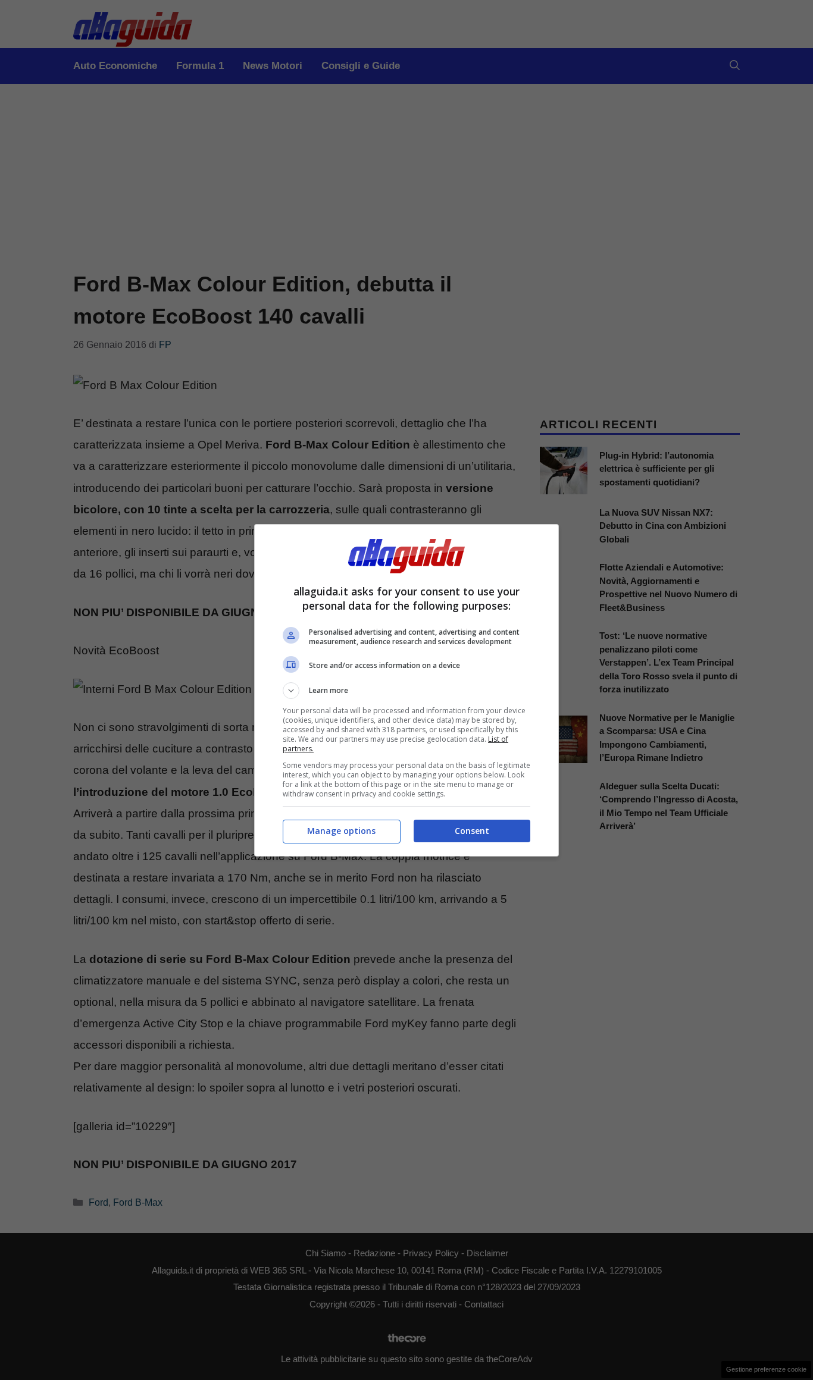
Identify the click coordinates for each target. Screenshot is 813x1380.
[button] (406, 690)
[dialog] (406, 690)
